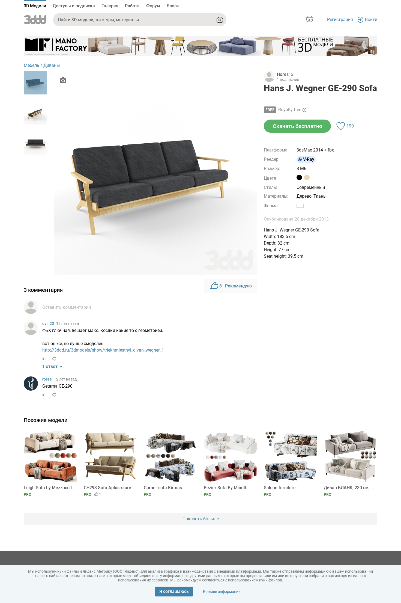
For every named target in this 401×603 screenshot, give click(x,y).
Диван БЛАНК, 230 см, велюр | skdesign (349, 487)
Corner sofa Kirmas (163, 487)
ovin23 (48, 323)
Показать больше (200, 518)
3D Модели (35, 5)
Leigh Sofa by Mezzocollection (49, 487)
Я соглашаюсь (174, 591)
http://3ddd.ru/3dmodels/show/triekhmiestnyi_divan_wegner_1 (103, 350)
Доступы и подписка (74, 5)
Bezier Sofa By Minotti (225, 487)
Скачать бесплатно (297, 126)
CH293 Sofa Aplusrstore (107, 487)
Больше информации (222, 591)
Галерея (109, 5)
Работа (132, 5)
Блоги (173, 5)
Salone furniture (280, 487)
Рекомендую (235, 286)
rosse (47, 379)
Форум (153, 5)
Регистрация (340, 19)
